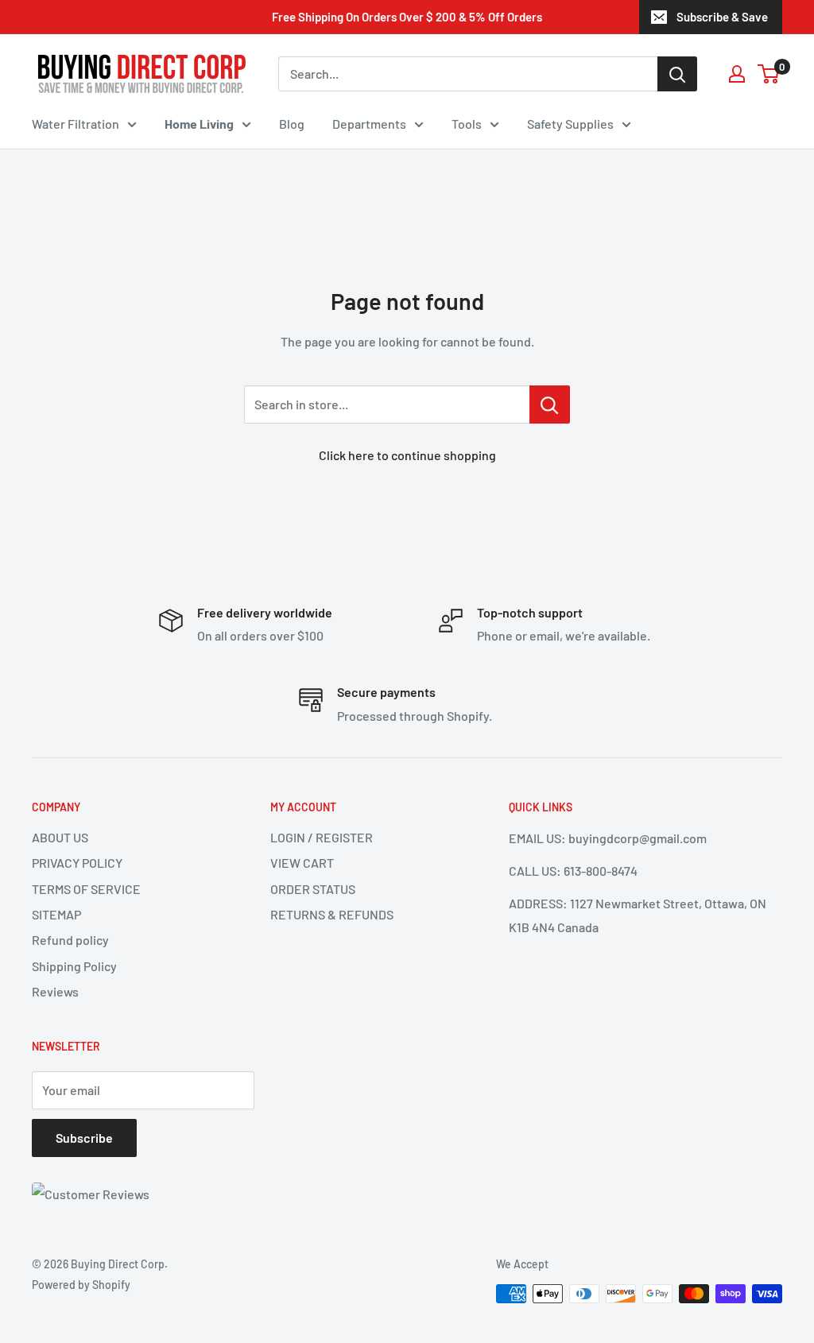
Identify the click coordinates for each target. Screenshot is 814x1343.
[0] (769, 73)
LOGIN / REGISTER (321, 837)
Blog (291, 123)
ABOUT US (60, 837)
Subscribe (84, 1137)
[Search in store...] (549, 404)
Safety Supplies (570, 123)
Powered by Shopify (81, 1284)
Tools (467, 123)
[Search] (677, 73)
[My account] (737, 74)
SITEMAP (56, 914)
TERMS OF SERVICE (86, 888)
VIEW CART (302, 862)
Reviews (55, 991)
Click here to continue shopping (407, 455)
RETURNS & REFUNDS (331, 914)
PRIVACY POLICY (77, 862)
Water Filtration (75, 123)
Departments (369, 123)
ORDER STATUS (312, 888)
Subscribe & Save (722, 17)
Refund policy (70, 939)
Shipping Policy (74, 965)
